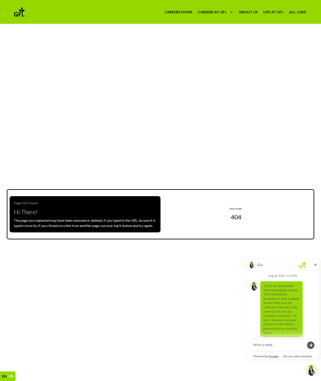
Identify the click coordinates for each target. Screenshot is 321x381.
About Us (248, 12)
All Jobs (297, 12)
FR (11, 376)
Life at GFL (273, 12)
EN (4, 376)
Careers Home (179, 12)
